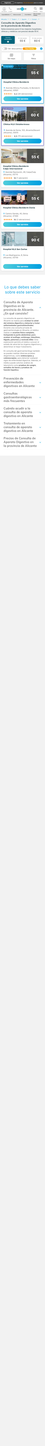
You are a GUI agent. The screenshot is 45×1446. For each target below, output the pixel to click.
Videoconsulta (17, 14)
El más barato (22, 39)
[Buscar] (35, 9)
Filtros (33, 58)
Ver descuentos (21, 48)
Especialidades (5, 14)
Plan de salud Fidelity (37, 14)
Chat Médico (28, 14)
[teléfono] (10, 9)
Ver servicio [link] (22, 99)
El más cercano (37, 39)
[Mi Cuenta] (4, 9)
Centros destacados (8, 38)
